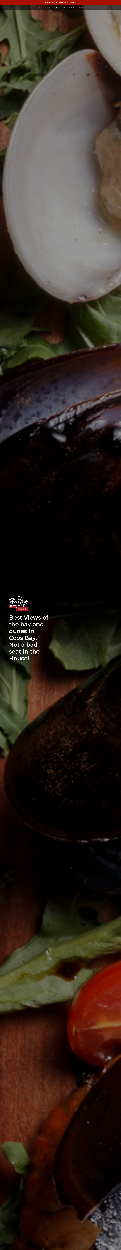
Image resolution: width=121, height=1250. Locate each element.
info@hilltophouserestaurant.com (67, 2)
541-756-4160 (50, 2)
